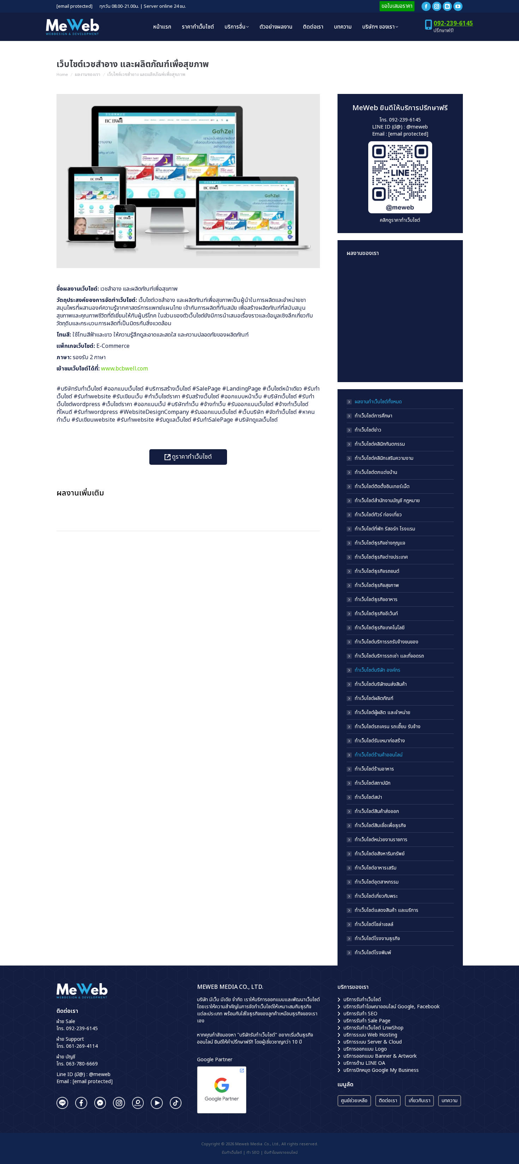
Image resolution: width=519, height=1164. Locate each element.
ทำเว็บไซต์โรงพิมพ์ (373, 952)
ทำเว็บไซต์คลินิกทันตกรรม (380, 444)
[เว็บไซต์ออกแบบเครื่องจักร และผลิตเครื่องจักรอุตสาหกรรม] (360, 332)
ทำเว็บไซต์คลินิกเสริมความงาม (384, 458)
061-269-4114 (82, 1046)
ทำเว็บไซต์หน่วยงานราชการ (381, 839)
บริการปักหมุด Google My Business (381, 1070)
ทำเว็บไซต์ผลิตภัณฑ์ (374, 698)
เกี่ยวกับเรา (419, 1100)
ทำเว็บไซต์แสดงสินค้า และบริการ (386, 910)
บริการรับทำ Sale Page (367, 1021)
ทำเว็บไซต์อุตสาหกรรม (377, 882)
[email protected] (74, 6)
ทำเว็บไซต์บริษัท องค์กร (377, 670)
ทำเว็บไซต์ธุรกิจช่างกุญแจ (380, 543)
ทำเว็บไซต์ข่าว (368, 430)
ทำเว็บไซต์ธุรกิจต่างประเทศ (381, 557)
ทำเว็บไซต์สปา (368, 797)
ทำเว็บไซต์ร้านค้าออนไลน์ (378, 755)
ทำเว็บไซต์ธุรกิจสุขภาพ (377, 585)
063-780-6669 (82, 1064)
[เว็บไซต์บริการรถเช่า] (360, 277)
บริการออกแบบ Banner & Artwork (380, 1056)
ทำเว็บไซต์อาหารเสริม (375, 868)
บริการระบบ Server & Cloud (373, 1042)
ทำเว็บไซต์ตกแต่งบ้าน (376, 472)
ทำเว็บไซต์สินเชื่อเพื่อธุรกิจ (380, 825)
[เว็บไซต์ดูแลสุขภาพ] (360, 305)
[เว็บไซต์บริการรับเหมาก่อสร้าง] (414, 277)
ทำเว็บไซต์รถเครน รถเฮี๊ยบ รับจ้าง (387, 726)
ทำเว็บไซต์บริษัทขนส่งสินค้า (381, 684)
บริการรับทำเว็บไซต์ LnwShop (374, 1028)
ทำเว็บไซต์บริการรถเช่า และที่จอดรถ (389, 656)
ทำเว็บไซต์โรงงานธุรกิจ (377, 938)
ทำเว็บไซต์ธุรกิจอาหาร (376, 599)
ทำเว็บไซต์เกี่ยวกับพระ (376, 896)
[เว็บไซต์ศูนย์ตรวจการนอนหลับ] (414, 332)
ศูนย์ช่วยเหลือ (354, 1100)
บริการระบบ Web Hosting (370, 1035)
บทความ (450, 1100)
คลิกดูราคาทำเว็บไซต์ (400, 220)
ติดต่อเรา (388, 1100)
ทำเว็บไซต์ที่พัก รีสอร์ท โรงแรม (385, 529)
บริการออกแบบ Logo (365, 1049)
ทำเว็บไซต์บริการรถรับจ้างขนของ (386, 642)
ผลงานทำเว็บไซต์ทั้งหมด (378, 401)
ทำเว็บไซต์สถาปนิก (372, 783)
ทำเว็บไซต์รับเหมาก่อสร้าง (380, 740)
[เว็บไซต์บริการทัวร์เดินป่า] (414, 359)
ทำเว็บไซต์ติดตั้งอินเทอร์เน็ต (382, 486)
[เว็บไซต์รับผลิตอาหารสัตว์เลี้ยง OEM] (387, 305)
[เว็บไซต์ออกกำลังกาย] (414, 305)
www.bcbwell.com (124, 368)
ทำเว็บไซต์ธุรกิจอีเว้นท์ (376, 613)
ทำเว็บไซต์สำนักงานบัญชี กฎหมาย (387, 500)
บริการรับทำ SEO (360, 1013)
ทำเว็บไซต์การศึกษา (373, 416)
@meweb (417, 127)
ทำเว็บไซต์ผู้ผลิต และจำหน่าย (382, 712)
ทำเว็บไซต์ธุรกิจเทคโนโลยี (380, 627)
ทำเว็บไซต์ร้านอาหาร (374, 769)
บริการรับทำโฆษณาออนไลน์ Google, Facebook (392, 1006)
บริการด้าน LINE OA (364, 1063)
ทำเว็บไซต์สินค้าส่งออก (377, 811)
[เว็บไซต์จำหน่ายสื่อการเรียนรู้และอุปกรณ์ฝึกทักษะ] (387, 277)
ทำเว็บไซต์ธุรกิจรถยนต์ (377, 571)
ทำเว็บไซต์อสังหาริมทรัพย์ (380, 853)
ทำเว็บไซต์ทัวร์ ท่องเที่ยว (378, 514)
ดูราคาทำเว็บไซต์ (191, 457)
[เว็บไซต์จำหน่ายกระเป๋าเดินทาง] (387, 359)
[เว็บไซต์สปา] (387, 332)
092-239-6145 (453, 23)
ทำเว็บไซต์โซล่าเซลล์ (374, 924)
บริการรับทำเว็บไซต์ (362, 999)
